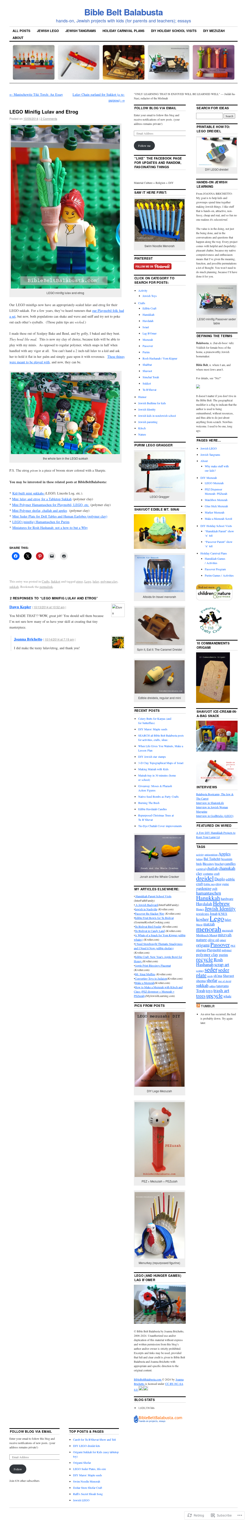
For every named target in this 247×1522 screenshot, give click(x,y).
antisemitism (211, 854)
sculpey (200, 970)
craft (217, 874)
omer (223, 940)
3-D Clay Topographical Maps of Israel (160, 763)
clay (199, 873)
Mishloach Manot (206, 935)
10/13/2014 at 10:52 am (49, 607)
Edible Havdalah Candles (152, 809)
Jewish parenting (148, 422)
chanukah (227, 868)
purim (223, 954)
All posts (21, 30)
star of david (224, 981)
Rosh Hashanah (209, 962)
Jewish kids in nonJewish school (157, 415)
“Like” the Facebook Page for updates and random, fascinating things (158, 162)
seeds (210, 976)
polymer (227, 950)
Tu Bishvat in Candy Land (150, 931)
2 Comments (49, 118)
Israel (146, 327)
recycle (204, 959)
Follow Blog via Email (155, 108)
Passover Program (215, 569)
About (18, 37)
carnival (201, 869)
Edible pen (209, 884)
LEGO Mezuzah (214, 483)
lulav (96, 581)
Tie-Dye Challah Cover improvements (160, 826)
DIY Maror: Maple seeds (152, 729)
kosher (202, 919)
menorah (208, 928)
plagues (201, 950)
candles (230, 863)
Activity (142, 290)
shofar (211, 980)
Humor (142, 397)
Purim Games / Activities (219, 575)
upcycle (214, 995)
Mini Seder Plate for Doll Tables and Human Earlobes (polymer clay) (59, 516)
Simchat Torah (151, 377)
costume (208, 874)
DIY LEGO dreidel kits (86, 1446)
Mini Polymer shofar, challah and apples (39, 510)
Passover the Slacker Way (149, 913)
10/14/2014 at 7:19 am (59, 639)
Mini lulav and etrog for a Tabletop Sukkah (42, 499)
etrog (79, 581)
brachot (219, 864)
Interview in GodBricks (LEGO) (214, 816)
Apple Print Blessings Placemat (153, 965)
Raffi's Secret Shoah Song (88, 1494)
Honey (200, 909)
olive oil (213, 940)
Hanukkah (148, 314)
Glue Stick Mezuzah (216, 506)
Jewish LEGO (48, 30)
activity (200, 854)
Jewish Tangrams (80, 30)
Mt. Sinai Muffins (145, 974)
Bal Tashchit (212, 858)
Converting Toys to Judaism (151, 978)
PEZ (233, 945)
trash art (221, 990)
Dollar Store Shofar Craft (87, 1488)
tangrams (222, 985)
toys (209, 990)
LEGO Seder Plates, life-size (89, 1469)
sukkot (212, 986)
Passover (148, 346)
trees (201, 995)
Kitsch (142, 428)
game (225, 884)
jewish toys (202, 914)
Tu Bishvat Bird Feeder (148, 926)
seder (211, 969)
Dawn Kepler (20, 607)
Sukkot (55, 581)
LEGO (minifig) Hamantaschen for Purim (40, 522)
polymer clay (109, 581)
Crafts (45, 581)
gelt (214, 888)
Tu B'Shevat (149, 390)
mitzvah (225, 935)
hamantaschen (208, 893)
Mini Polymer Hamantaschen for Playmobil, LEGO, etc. (50, 504)
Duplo (219, 879)
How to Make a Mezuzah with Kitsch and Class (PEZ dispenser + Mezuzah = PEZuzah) (158, 991)
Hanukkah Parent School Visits (153, 896)
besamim (226, 859)
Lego (87, 581)
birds (199, 864)
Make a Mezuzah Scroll (218, 518)
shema (201, 980)
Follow (18, 1469)
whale (227, 996)
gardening (204, 888)
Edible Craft (149, 308)
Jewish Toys (150, 296)
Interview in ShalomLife (210, 803)
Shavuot (147, 371)
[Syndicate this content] (198, 1006)
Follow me (144, 146)
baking (199, 859)
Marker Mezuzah (214, 512)
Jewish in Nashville (146, 909)
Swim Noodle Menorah (86, 1481)
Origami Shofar (82, 1462)
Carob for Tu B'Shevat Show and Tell (94, 1439)
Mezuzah (148, 339)
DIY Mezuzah (214, 30)
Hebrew (221, 903)
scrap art (221, 964)
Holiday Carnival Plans (123, 30)
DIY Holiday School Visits (174, 30)
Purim (146, 352)
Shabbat (147, 364)
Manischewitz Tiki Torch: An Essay (36, 94)
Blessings (208, 864)
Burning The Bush (148, 803)
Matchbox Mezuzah (216, 500)
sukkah (14, 586)
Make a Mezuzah (144, 983)
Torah (200, 990)
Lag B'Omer (150, 333)
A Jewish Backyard (146, 905)
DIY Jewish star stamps (152, 756)
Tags (201, 846)
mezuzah (227, 930)
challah (212, 868)
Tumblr (207, 1006)
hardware (227, 898)
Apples (224, 854)
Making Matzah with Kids (153, 769)
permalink (46, 586)
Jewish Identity (147, 409)
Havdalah (148, 321)
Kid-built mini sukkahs (28, 493)
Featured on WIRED (214, 825)
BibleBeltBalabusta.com (148, 1379)
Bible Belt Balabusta (123, 12)
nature (201, 939)
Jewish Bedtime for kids (152, 403)
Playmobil (214, 950)
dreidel (205, 878)
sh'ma (217, 975)
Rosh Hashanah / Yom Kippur (160, 358)
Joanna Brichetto (28, 639)
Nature (142, 434)
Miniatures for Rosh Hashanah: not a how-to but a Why (50, 527)
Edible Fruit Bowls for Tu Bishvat (154, 918)
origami (203, 945)
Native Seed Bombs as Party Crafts (158, 796)
